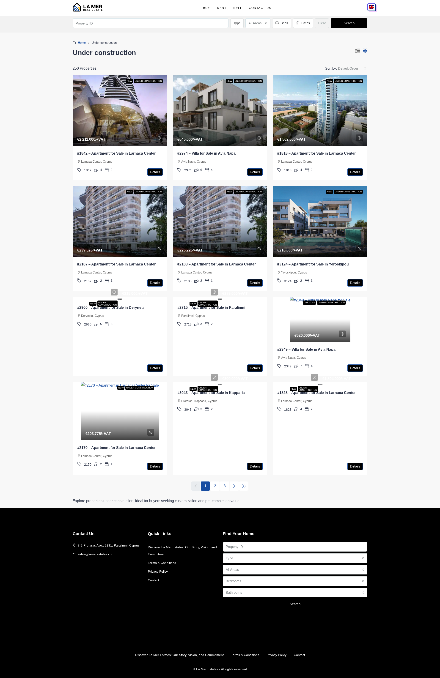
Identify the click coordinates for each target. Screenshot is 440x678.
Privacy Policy (158, 571)
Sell (237, 8)
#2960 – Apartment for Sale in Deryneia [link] (110, 307)
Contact (153, 580)
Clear (322, 23)
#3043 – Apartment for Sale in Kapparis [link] (211, 393)
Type (237, 23)
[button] (357, 51)
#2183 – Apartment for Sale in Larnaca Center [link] (216, 264)
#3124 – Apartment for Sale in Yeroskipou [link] (313, 264)
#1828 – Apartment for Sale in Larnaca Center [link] (316, 393)
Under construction (107, 303)
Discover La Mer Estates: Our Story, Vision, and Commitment (182, 550)
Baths (305, 23)
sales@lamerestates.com (96, 554)
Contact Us (260, 8)
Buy (206, 8)
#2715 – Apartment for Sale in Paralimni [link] (211, 307)
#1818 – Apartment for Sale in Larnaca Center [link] (316, 153)
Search (349, 23)
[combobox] (257, 23)
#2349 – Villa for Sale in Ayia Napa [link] (306, 349)
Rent (221, 8)
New (93, 303)
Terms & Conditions (162, 563)
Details (155, 172)
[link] (120, 110)
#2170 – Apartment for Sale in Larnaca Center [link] (116, 448)
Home (82, 42)
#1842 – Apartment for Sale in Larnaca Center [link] (116, 153)
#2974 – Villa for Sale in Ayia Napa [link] (206, 153)
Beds (284, 23)
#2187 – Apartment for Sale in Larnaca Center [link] (116, 264)
